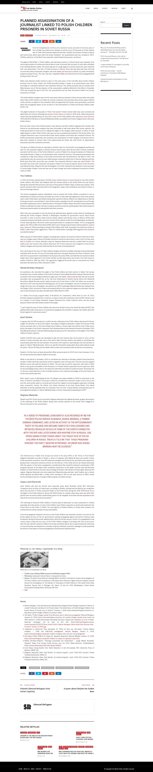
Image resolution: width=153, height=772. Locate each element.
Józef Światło (86, 161)
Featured (23, 732)
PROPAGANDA (31, 732)
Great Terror (89, 491)
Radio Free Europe (47, 667)
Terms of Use (47, 769)
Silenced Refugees (42, 35)
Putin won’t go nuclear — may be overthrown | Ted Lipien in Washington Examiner (113, 73)
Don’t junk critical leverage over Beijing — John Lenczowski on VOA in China (84, 740)
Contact (39, 769)
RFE (38, 732)
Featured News (81, 732)
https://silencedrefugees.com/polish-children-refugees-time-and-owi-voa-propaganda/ (54, 634)
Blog (22, 35)
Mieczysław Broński (74, 277)
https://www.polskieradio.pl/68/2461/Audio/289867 (42, 645)
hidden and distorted (64, 71)
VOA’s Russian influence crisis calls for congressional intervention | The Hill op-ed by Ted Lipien (114, 58)
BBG (61, 746)
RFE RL (61, 748)
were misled (88, 229)
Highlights (29, 35)
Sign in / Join (26, 2)
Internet (81, 746)
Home (34, 2)
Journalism (89, 746)
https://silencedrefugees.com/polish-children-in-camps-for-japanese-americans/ (52, 638)
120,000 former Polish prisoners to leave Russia (62, 180)
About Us (27, 769)
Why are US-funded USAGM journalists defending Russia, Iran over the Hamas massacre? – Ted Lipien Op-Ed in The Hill (114, 50)
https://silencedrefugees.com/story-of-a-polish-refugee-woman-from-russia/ (64, 617)
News (62, 2)
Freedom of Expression (70, 746)
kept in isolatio (25, 241)
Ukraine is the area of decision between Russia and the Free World (36, 737)
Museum (55, 2)
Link (25, 590)
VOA (66, 748)
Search (103, 22)
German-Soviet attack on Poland (58, 114)
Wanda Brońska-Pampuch (64, 667)
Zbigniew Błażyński (82, 667)
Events (48, 2)
